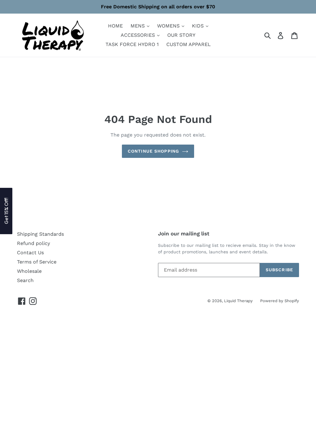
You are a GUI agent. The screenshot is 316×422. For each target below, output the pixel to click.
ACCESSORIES (138, 35)
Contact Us (30, 252)
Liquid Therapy (239, 300)
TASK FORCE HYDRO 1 (132, 44)
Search (25, 280)
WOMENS (169, 26)
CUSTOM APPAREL (188, 44)
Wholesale (29, 271)
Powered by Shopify (279, 300)
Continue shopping (153, 151)
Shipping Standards (40, 234)
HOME (115, 26)
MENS (138, 26)
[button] (6, 211)
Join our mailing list (183, 233)
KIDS (198, 26)
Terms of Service (36, 262)
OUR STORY (181, 35)
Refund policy (33, 243)
